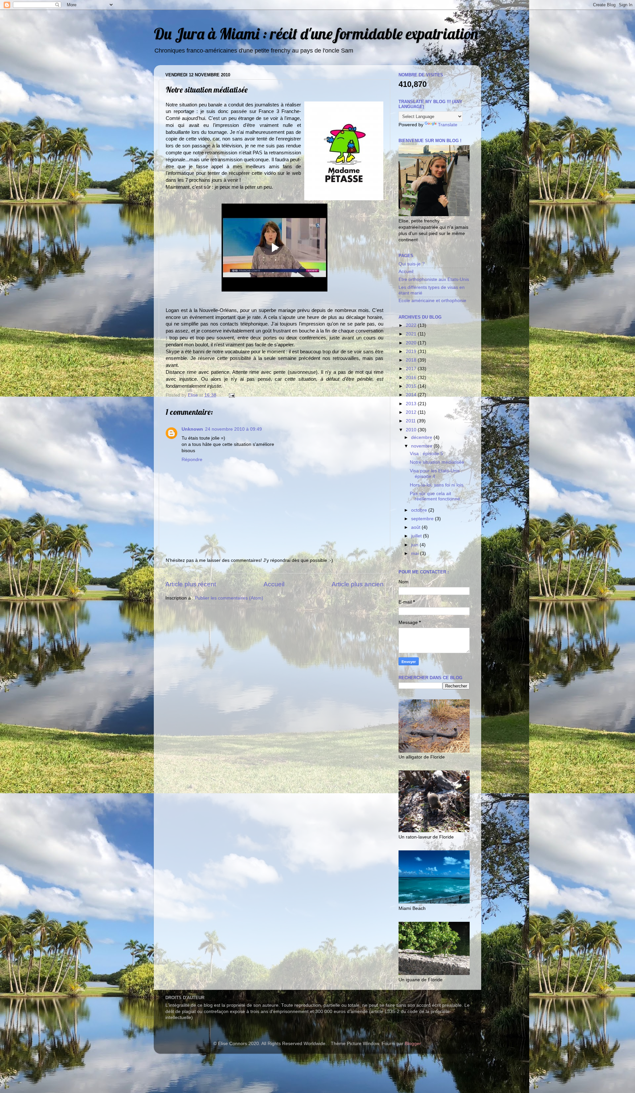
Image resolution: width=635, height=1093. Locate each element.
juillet (417, 535)
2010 (412, 429)
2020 (412, 342)
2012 (412, 412)
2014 (412, 394)
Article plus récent (190, 584)
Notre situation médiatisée (437, 462)
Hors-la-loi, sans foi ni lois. (437, 485)
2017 (412, 368)
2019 (412, 351)
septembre (423, 518)
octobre (419, 510)
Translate (447, 124)
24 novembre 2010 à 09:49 (233, 429)
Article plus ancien (358, 584)
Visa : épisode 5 (426, 453)
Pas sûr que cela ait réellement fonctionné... (437, 496)
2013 (412, 403)
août (416, 527)
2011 (411, 420)
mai (415, 553)
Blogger (413, 1043)
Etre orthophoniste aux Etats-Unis (434, 279)
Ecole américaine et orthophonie (432, 300)
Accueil (274, 584)
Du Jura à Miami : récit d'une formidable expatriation (316, 33)
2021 (412, 334)
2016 (412, 377)
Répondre (192, 459)
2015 (412, 386)
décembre (422, 437)
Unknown (192, 429)
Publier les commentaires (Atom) (229, 598)
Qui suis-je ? (412, 263)
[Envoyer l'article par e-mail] (231, 395)
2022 (412, 325)
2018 (412, 360)
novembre (422, 446)
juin (415, 544)
